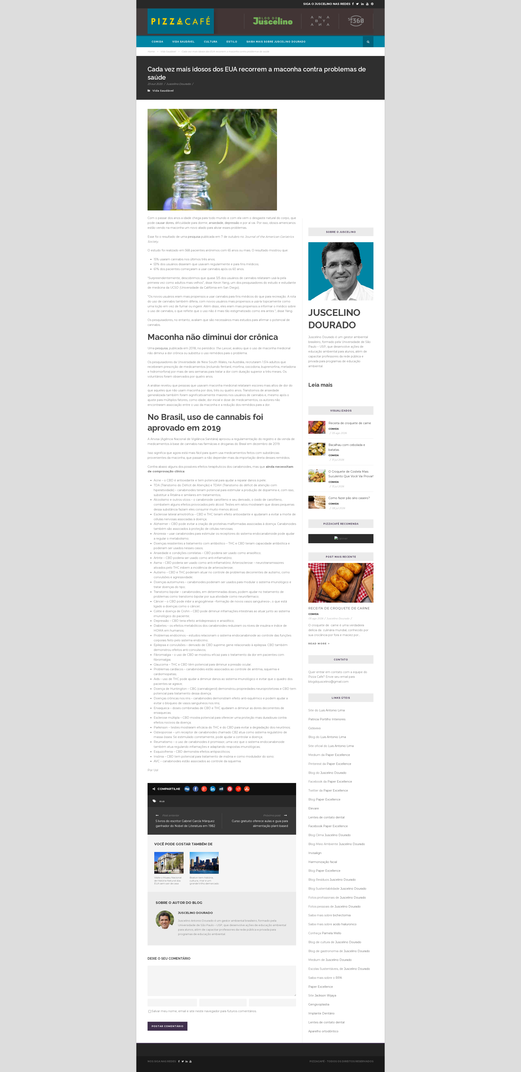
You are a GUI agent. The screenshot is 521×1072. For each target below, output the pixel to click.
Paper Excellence (337, 755)
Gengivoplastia (318, 1004)
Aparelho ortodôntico (323, 1031)
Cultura (210, 41)
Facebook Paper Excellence (328, 826)
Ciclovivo (314, 728)
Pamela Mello (331, 933)
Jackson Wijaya (325, 995)
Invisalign (315, 853)
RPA (339, 978)
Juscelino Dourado (178, 83)
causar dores (165, 223)
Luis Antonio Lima (332, 710)
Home (151, 51)
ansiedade (216, 223)
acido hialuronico (345, 924)
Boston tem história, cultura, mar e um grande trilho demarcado (204, 880)
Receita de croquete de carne (349, 423)
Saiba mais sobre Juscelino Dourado (276, 41)
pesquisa (194, 237)
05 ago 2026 (339, 433)
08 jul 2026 (338, 508)
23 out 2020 (155, 83)
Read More (317, 643)
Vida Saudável (183, 41)
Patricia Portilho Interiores (326, 719)
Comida (157, 41)
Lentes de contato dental (326, 817)
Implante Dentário (321, 1013)
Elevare (313, 808)
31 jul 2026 (338, 459)
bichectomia (342, 915)
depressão (232, 223)
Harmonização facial (322, 862)
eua (161, 801)
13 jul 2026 (338, 486)
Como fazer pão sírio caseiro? (349, 498)
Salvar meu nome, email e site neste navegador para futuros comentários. (204, 1011)
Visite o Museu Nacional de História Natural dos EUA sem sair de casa (168, 880)
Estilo (232, 41)
